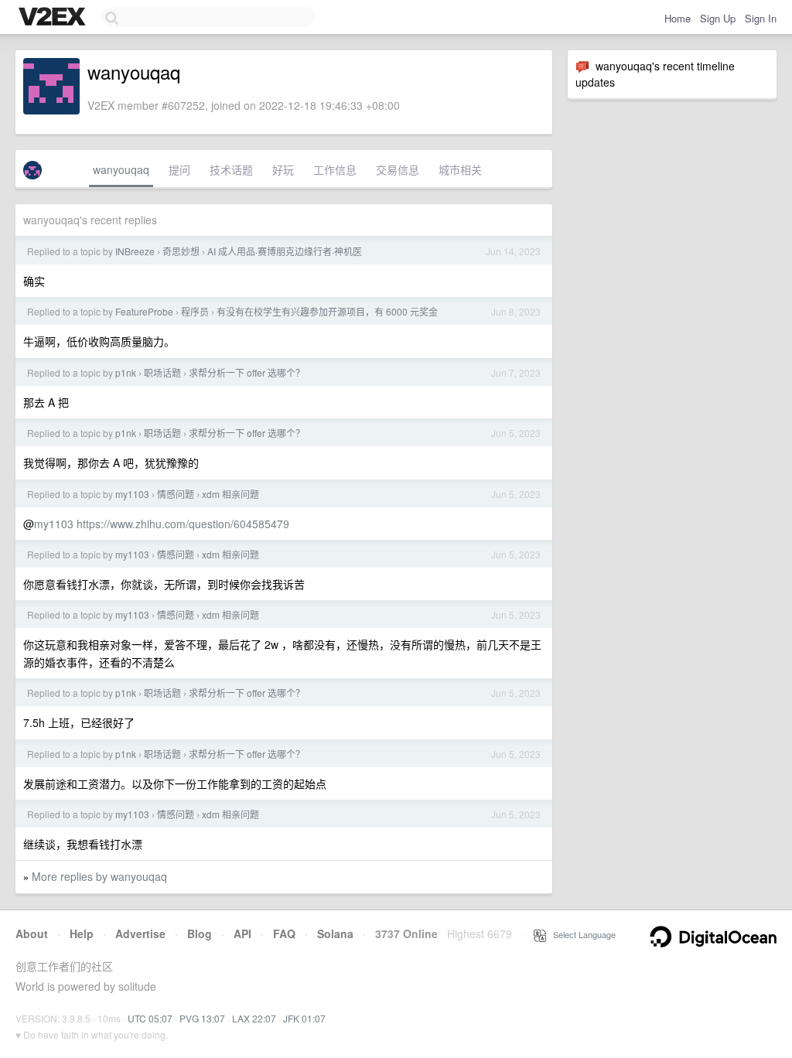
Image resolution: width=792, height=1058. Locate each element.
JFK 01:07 (304, 1018)
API (242, 933)
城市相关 (460, 169)
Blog (199, 933)
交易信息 (397, 169)
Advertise (140, 933)
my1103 (132, 493)
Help (82, 933)
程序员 (195, 311)
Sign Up (718, 18)
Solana (335, 933)
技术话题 (231, 169)
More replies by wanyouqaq (99, 876)
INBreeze (135, 251)
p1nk (125, 372)
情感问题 (175, 493)
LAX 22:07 (254, 1018)
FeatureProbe (144, 311)
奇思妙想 (181, 251)
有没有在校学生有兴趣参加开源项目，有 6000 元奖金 (327, 311)
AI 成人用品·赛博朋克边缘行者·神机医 (284, 251)
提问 (179, 169)
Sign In (761, 18)
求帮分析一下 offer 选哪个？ (247, 372)
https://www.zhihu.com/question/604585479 (183, 523)
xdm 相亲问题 (230, 493)
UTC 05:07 (150, 1018)
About (31, 933)
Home (677, 18)
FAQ (284, 933)
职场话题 (162, 372)
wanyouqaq (121, 169)
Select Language (581, 934)
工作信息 (335, 169)
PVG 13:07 (202, 1018)
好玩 (283, 169)
